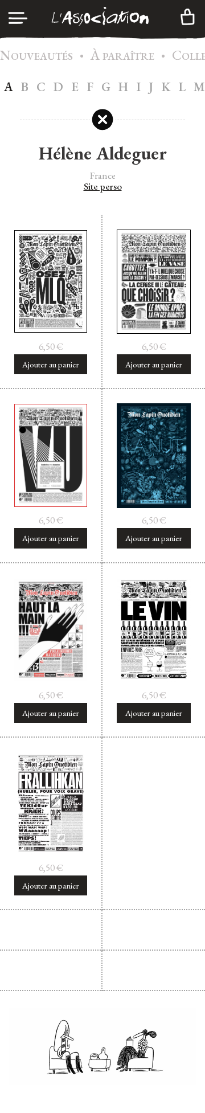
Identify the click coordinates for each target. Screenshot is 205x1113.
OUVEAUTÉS (36, 56)
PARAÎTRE (122, 56)
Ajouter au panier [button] (50, 364)
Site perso (103, 187)
